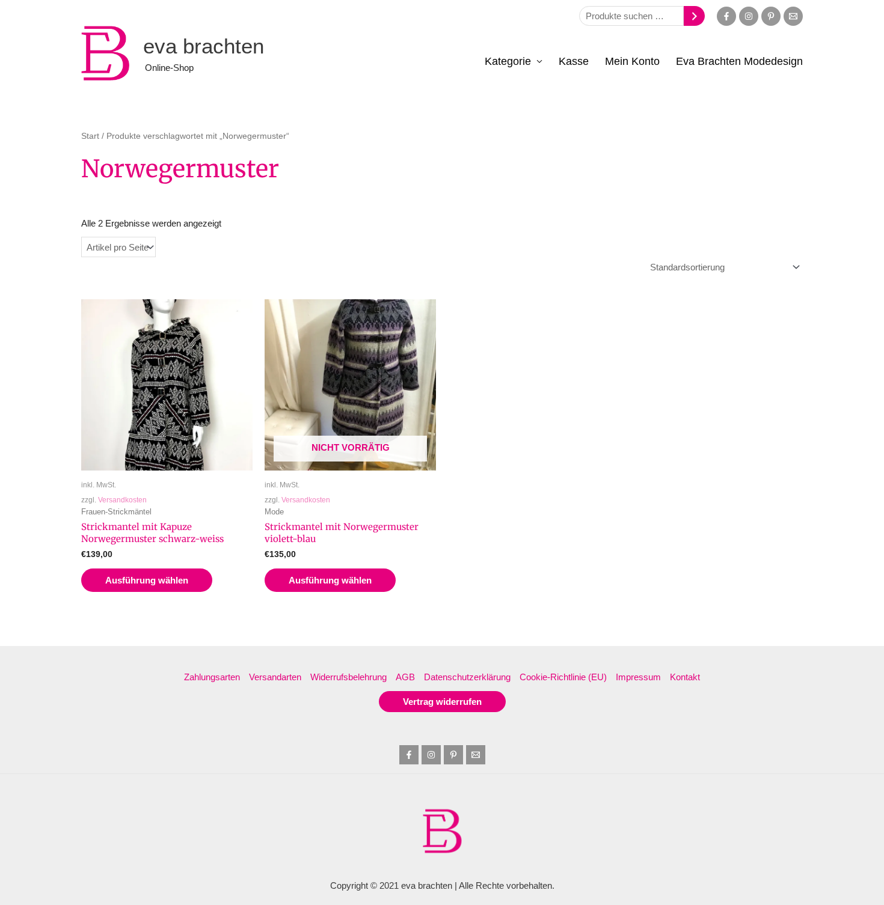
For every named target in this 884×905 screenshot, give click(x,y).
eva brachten (203, 46)
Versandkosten (122, 500)
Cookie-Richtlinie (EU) (563, 677)
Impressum (638, 677)
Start (90, 136)
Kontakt (685, 677)
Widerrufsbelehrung (348, 677)
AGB (405, 677)
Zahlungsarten (212, 677)
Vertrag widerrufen (442, 701)
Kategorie (508, 61)
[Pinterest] (771, 16)
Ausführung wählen (146, 580)
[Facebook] (726, 16)
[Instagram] (748, 16)
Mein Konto (632, 61)
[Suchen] (694, 16)
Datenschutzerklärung (467, 677)
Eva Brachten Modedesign (739, 61)
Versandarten (275, 677)
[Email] (793, 16)
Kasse (574, 61)
